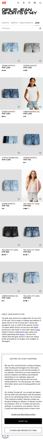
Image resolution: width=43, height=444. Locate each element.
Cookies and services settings (23, 430)
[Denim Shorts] (11, 47)
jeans (38, 330)
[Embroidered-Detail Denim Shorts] (11, 278)
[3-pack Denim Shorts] (11, 139)
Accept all (23, 421)
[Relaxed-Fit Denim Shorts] (11, 231)
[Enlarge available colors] (4, 70)
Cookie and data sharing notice (23, 414)
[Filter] (39, 28)
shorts (22, 334)
